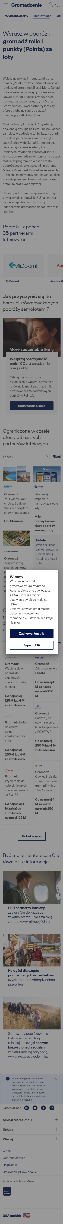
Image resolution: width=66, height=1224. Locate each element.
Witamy (16, 576)
